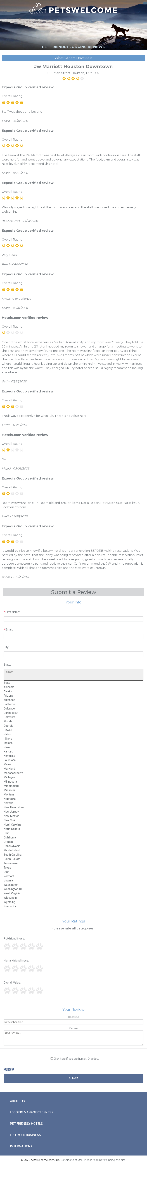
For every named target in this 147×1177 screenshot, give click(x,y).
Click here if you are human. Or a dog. (76, 1058)
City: (6, 647)
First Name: (12, 612)
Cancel (9, 1069)
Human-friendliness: (16, 960)
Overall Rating (12, 96)
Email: (9, 629)
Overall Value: (12, 982)
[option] (7, 682)
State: (7, 664)
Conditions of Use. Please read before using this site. (93, 1160)
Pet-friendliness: (14, 938)
